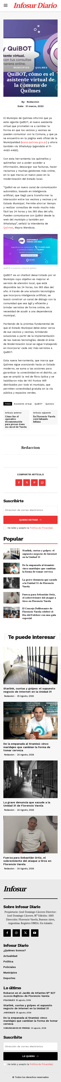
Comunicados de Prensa (16, 1028)
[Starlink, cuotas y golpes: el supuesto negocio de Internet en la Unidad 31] (11, 553)
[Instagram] (16, 933)
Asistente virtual (23, 404)
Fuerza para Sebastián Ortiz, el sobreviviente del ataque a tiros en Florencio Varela (39, 598)
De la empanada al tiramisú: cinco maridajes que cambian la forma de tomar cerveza (39, 568)
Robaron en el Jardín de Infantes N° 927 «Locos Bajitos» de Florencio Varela (29, 994)
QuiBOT (39, 404)
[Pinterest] (34, 482)
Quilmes (41, 67)
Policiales (9, 1000)
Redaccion (33, 101)
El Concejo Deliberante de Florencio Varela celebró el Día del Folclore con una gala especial (39, 613)
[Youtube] (34, 933)
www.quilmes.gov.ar (34, 142)
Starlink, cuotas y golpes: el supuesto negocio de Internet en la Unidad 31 (39, 554)
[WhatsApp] (42, 482)
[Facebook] (18, 482)
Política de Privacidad (41, 528)
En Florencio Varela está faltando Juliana (44, 419)
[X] (26, 482)
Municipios (21, 67)
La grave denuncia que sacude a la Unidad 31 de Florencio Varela (39, 583)
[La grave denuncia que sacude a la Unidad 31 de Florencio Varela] (11, 583)
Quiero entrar (28, 520)
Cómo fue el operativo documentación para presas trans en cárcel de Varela (16, 421)
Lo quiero (28, 1056)
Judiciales (9, 1012)
